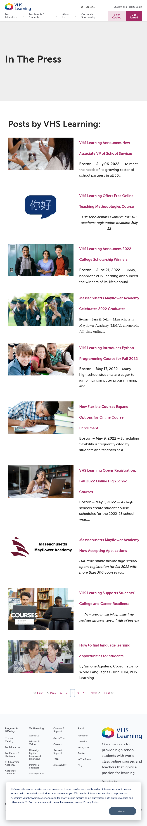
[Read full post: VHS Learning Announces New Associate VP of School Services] (41, 160)
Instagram (83, 747)
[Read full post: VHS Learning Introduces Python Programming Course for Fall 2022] (41, 368)
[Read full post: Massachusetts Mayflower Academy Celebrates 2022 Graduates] (41, 314)
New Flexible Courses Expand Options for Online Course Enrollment (103, 417)
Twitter (81, 753)
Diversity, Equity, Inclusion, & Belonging (35, 754)
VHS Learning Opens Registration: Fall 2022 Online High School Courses (107, 481)
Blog (80, 765)
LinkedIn (82, 741)
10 (84, 693)
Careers (57, 744)
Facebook (83, 735)
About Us (34, 735)
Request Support (57, 752)
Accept (122, 811)
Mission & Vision (34, 743)
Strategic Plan (36, 773)
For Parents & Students (12, 754)
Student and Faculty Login (128, 7)
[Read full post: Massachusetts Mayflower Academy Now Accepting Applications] (41, 557)
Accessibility (60, 765)
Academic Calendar (10, 772)
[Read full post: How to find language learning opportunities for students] (41, 662)
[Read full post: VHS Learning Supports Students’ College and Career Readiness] (41, 610)
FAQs (56, 759)
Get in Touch (60, 738)
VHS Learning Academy (12, 763)
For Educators (12, 747)
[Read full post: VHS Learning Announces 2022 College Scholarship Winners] (41, 264)
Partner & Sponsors (34, 766)
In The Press (84, 759)
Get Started (133, 16)
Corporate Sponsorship (88, 16)
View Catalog (116, 16)
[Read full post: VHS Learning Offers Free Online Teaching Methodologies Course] (41, 213)
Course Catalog (9, 740)
